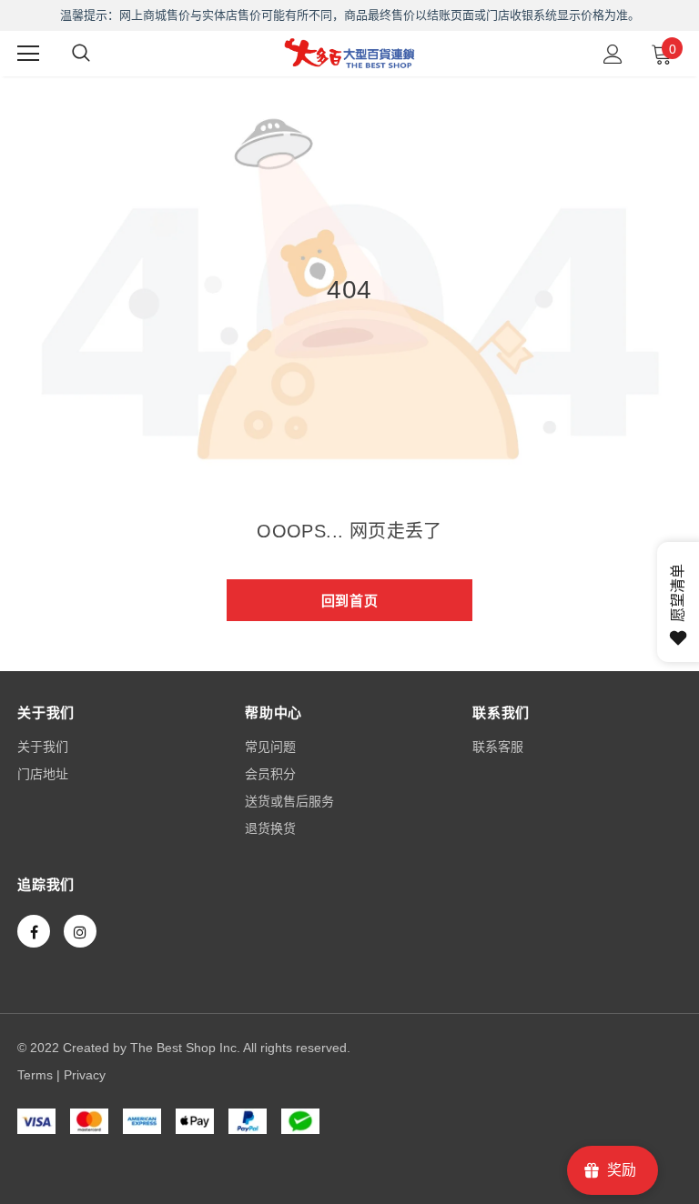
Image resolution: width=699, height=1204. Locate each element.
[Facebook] (33, 931)
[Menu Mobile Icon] (28, 54)
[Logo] (349, 53)
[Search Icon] (81, 54)
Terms (35, 1075)
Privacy (85, 1075)
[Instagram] (80, 931)
